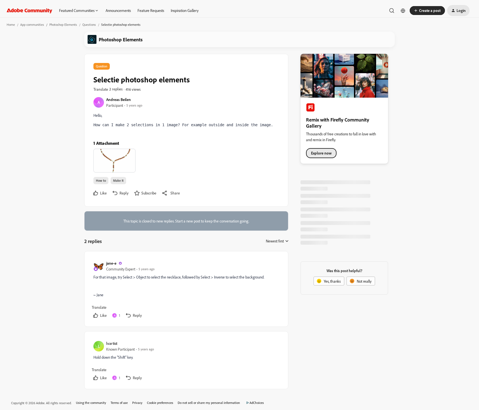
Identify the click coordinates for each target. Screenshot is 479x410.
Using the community (91, 403)
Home (11, 24)
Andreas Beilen (118, 99)
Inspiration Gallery (184, 10)
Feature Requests (150, 10)
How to (101, 180)
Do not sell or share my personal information (209, 403)
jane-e (111, 263)
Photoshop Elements (63, 24)
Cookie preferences (160, 403)
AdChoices (256, 403)
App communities (32, 24)
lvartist (111, 343)
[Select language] (403, 10)
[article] (186, 290)
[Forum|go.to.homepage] (29, 10)
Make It (118, 180)
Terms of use (119, 403)
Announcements (118, 10)
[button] (427, 10)
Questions (89, 24)
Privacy (137, 403)
